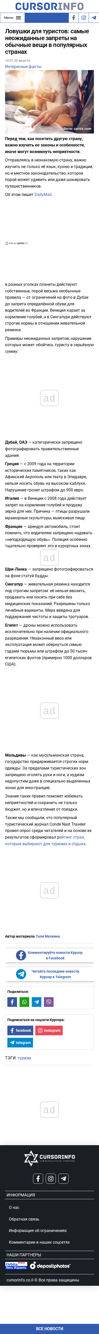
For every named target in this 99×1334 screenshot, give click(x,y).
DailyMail (43, 194)
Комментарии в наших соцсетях (39, 1242)
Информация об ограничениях (38, 1230)
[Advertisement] (49, 220)
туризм (24, 1058)
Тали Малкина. (48, 936)
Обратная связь (24, 1219)
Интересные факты (23, 66)
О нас (14, 1207)
